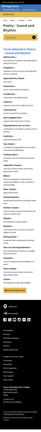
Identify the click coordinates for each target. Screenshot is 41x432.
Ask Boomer (13, 314)
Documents (7, 364)
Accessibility (8, 330)
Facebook (5, 319)
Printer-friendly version (16, 290)
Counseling (7, 360)
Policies (6, 346)
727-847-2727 (8, 399)
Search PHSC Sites (29, 10)
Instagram (19, 319)
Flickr (24, 319)
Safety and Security (10, 350)
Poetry (30, 20)
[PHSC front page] (13, 2)
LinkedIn (28, 319)
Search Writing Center (11, 10)
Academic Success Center (13, 357)
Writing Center (10, 6)
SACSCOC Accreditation (12, 402)
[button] (20, 14)
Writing (12, 20)
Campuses (12, 307)
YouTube (14, 319)
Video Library (8, 380)
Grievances (7, 342)
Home (5, 20)
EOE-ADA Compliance (11, 338)
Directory (6, 334)
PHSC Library (8, 372)
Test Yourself (8, 376)
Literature (21, 20)
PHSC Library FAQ (9, 368)
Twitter (9, 319)
